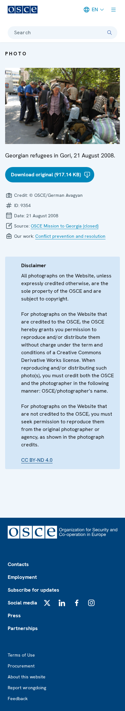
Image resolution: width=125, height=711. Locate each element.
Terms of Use (21, 655)
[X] (47, 603)
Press (14, 615)
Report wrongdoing (27, 688)
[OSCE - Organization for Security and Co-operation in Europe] (23, 9)
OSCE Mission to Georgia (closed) (64, 226)
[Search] (109, 32)
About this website (27, 677)
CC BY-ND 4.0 (37, 460)
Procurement (21, 666)
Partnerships (23, 628)
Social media (22, 602)
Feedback (18, 698)
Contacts (18, 564)
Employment (22, 577)
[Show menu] (113, 9)
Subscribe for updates (33, 590)
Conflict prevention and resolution (70, 236)
